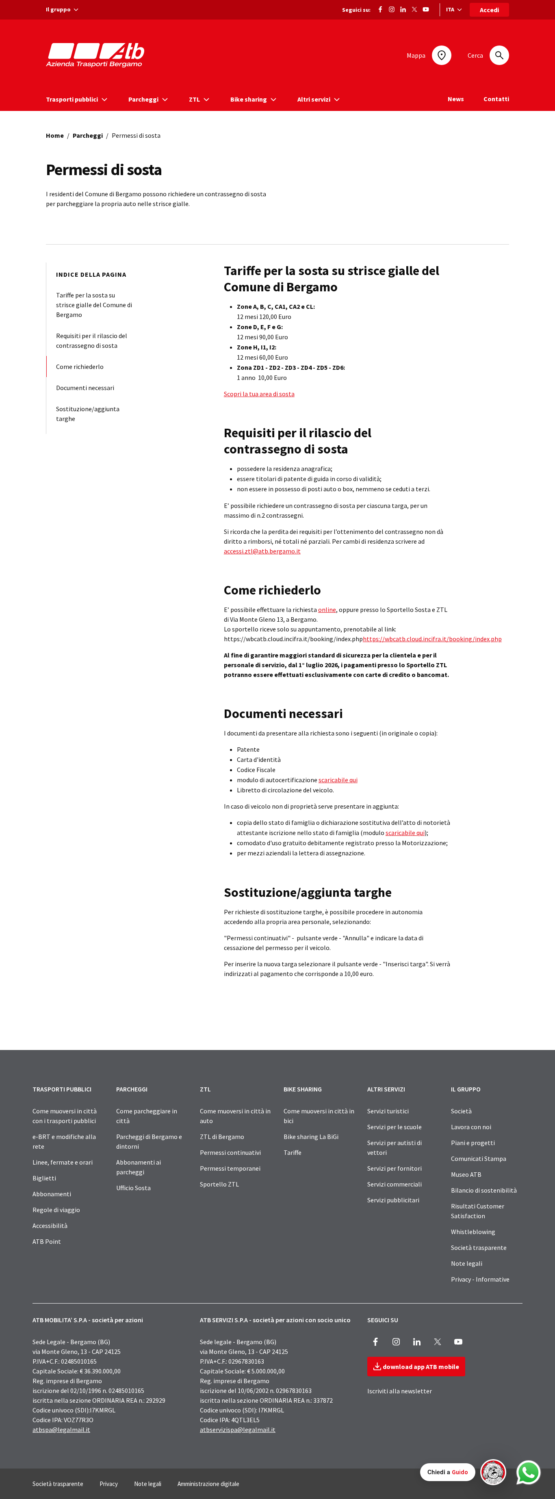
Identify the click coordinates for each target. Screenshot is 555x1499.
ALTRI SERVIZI (386, 1089)
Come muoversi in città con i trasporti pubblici (65, 1116)
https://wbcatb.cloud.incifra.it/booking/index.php (432, 639)
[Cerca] (499, 55)
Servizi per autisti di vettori (394, 1147)
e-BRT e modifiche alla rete (64, 1141)
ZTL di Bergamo (222, 1136)
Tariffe (292, 1152)
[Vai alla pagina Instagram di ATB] (391, 8)
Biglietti (44, 1178)
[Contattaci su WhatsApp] (528, 1472)
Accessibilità (50, 1225)
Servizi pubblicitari (393, 1200)
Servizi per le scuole (394, 1127)
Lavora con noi (471, 1127)
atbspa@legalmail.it (61, 1429)
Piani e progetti (473, 1143)
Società (461, 1111)
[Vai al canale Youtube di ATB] (425, 8)
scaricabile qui (338, 780)
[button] (463, 1472)
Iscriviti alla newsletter (399, 1391)
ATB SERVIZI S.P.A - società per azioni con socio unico (275, 1320)
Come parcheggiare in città (146, 1116)
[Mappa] (441, 55)
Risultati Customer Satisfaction (477, 1211)
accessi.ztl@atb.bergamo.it (262, 551)
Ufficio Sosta (133, 1188)
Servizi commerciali (394, 1184)
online (327, 609)
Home (55, 135)
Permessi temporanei (230, 1168)
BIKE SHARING (303, 1089)
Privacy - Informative (480, 1279)
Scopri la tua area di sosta (259, 394)
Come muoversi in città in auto (235, 1116)
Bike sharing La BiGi (311, 1136)
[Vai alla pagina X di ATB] (414, 8)
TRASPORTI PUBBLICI (62, 1089)
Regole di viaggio (56, 1210)
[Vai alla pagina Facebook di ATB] (380, 8)
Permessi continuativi (230, 1152)
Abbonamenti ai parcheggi (138, 1167)
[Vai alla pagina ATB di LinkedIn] (403, 8)
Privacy (109, 1484)
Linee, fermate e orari (63, 1162)
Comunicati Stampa (478, 1158)
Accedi (489, 10)
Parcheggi (88, 135)
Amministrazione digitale (208, 1484)
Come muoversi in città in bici (319, 1116)
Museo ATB (466, 1174)
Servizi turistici (388, 1111)
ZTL (205, 1089)
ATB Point (47, 1241)
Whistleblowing (473, 1232)
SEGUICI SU (382, 1320)
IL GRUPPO (466, 1089)
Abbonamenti (52, 1194)
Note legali (466, 1263)
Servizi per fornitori (394, 1168)
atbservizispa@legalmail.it (237, 1429)
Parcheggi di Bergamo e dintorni (149, 1141)
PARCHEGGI (131, 1089)
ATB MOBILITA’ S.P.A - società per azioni (88, 1320)
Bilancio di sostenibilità (484, 1190)
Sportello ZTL (219, 1184)
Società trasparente (479, 1247)
